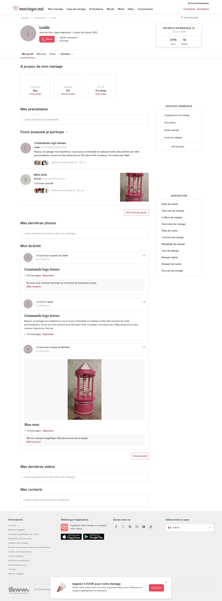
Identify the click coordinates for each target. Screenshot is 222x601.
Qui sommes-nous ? (17, 565)
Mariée (110, 9)
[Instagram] (137, 527)
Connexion (189, 9)
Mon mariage (55, 9)
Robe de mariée (170, 204)
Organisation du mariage (177, 115)
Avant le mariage (173, 137)
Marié (121, 9)
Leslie (37, 147)
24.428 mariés (68, 94)
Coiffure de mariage (172, 217)
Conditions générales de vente (23, 534)
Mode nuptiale (171, 130)
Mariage (25, 17)
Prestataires (96, 9)
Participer (156, 587)
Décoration (170, 122)
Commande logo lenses (50, 143)
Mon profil (27, 54)
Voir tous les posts (136, 212)
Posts (53, 54)
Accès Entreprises (199, 3)
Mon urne (40, 175)
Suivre (49, 39)
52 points (64, 40)
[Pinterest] (130, 527)
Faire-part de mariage (173, 210)
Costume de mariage (173, 237)
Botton (37, 178)
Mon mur (41, 54)
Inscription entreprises (18, 560)
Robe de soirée (170, 230)
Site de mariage (16, 573)
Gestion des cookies (18, 543)
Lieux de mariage (76, 9)
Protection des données (20, 538)
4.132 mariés (35, 94)
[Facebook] (116, 527)
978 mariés (100, 94)
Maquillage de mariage (173, 244)
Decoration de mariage (173, 224)
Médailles (66, 54)
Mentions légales (16, 530)
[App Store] (71, 539)
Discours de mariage (172, 270)
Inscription (203, 9)
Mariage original (170, 257)
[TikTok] (151, 527)
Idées (131, 9)
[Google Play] (93, 539)
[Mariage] (28, 9)
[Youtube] (144, 527)
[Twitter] (123, 527)
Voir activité (140, 456)
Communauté (145, 9)
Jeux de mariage (170, 250)
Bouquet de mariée (172, 264)
